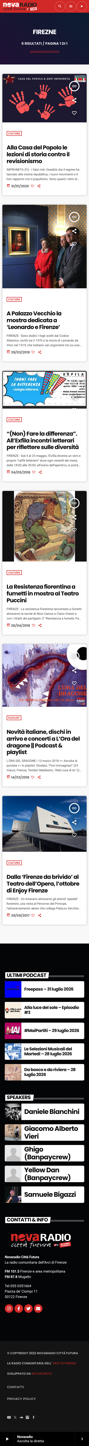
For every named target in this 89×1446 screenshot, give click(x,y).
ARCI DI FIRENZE (64, 1363)
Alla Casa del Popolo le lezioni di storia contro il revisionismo (38, 154)
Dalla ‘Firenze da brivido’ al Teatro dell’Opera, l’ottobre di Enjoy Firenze (43, 884)
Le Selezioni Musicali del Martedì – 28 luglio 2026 (48, 1051)
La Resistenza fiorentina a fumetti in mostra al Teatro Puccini (43, 593)
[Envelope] (38, 1308)
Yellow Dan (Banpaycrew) (47, 1174)
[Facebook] (34, 1418)
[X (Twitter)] (15, 1418)
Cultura (14, 133)
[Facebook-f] (18, 1308)
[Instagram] (9, 1308)
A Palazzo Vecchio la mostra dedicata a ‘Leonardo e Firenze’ (34, 320)
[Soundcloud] (21, 1418)
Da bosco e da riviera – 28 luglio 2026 (49, 1072)
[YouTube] (9, 1418)
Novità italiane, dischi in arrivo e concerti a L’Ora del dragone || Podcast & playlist (43, 742)
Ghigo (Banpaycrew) (47, 1153)
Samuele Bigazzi (50, 1194)
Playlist (14, 718)
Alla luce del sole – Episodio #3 (51, 1010)
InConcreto (42, 1373)
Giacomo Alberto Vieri (51, 1132)
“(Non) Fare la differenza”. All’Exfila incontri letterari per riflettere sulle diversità (43, 440)
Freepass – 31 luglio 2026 (48, 989)
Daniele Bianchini (51, 1111)
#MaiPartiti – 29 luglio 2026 (51, 1031)
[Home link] (20, 6)
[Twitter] (28, 1308)
